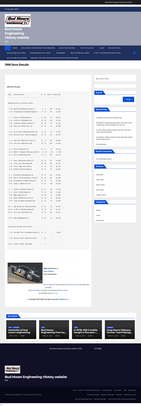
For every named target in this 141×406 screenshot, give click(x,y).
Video (101, 48)
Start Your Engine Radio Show (107, 53)
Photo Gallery (87, 48)
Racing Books (115, 48)
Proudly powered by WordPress (14, 394)
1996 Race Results (73, 284)
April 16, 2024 (80, 336)
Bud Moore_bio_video (80, 53)
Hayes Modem (48, 271)
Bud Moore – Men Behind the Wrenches (38, 48)
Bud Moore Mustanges (17, 58)
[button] (131, 53)
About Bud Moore (67, 48)
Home (15, 48)
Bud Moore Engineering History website (118, 2)
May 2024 (99, 175)
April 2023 (99, 190)
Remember (60, 53)
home (98, 215)
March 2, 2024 (113, 336)
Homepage (49, 284)
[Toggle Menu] (137, 2)
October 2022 (101, 195)
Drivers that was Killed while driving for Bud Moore (54, 58)
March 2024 (100, 185)
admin (22, 336)
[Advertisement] (48, 256)
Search (99, 93)
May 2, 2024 (14, 336)
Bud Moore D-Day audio (40, 53)
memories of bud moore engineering (109, 118)
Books (98, 210)
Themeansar (37, 394)
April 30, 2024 (48, 336)
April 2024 (99, 180)
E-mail (55, 293)
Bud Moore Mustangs (16, 53)
